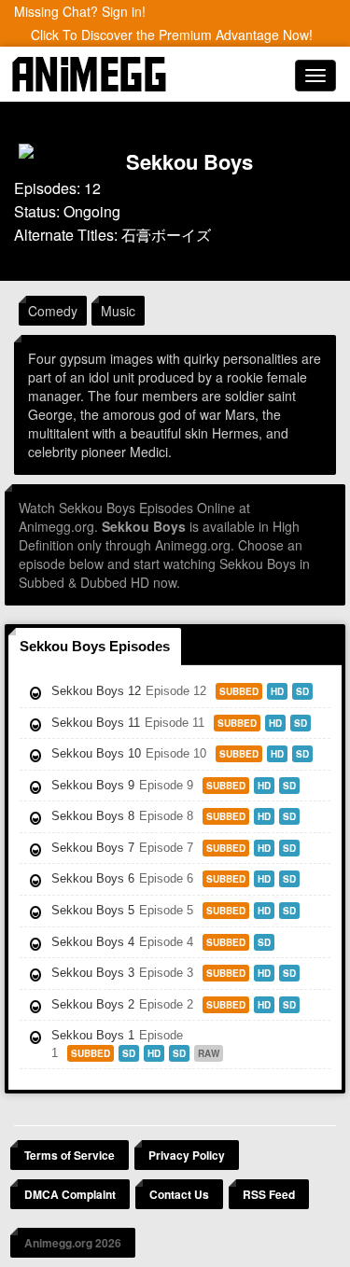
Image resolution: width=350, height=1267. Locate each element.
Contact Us (179, 1194)
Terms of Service (69, 1155)
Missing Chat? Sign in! (80, 11)
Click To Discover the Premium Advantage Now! (172, 34)
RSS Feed (269, 1194)
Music (118, 310)
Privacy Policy (186, 1155)
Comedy (52, 310)
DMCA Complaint (70, 1194)
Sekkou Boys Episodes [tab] (95, 646)
